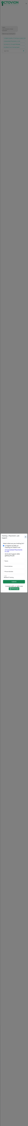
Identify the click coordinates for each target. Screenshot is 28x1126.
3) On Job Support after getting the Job (12, 555)
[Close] (25, 537)
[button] (14, 588)
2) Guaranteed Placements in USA (13, 550)
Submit (14, 582)
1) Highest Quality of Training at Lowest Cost (12, 546)
